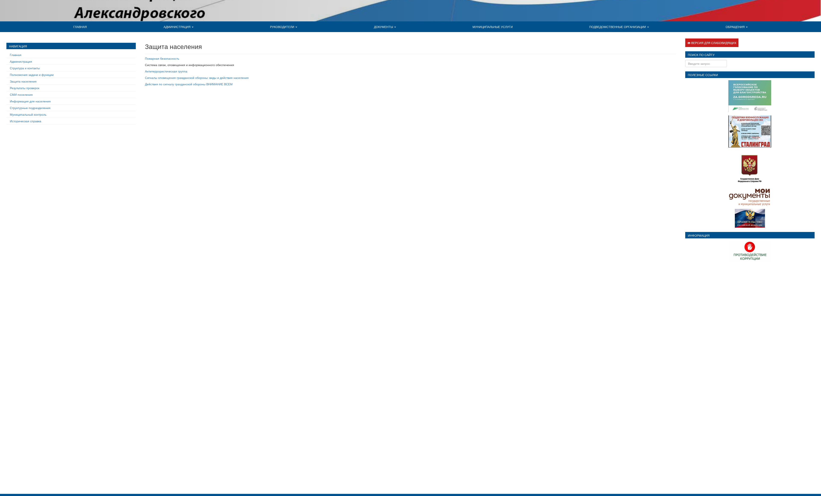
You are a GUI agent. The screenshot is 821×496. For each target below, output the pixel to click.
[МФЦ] (750, 196)
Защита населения (23, 81)
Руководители (282, 27)
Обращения (736, 27)
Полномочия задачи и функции (32, 74)
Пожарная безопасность (162, 58)
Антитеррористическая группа (166, 71)
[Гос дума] (750, 167)
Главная (80, 27)
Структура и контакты (25, 68)
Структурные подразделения (30, 108)
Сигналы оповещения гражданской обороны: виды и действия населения (197, 77)
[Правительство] (750, 218)
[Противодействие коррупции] (749, 251)
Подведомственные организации (618, 27)
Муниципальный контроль (28, 114)
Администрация (177, 27)
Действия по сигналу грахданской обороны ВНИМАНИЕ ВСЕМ (189, 84)
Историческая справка (25, 121)
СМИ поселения (21, 94)
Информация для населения (30, 101)
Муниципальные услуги (493, 27)
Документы (384, 27)
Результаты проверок (24, 88)
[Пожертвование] (749, 131)
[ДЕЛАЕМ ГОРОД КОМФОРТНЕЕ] (749, 95)
